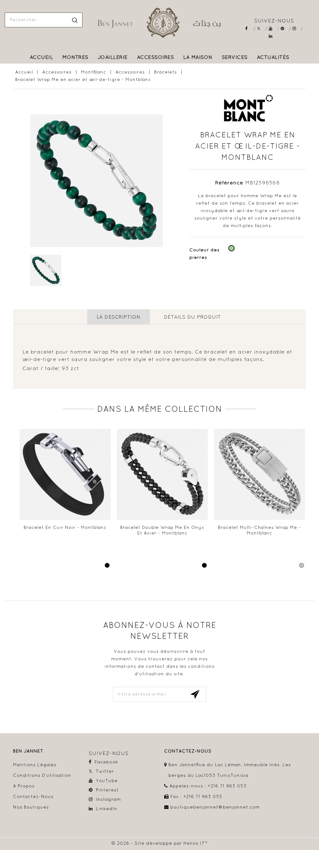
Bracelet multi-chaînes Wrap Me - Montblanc (259, 530)
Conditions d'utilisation (42, 775)
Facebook (249, 28)
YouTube (273, 28)
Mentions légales (34, 764)
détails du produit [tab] (192, 317)
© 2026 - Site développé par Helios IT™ (159, 843)
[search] (74, 20)
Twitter (261, 28)
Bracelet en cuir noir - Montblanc (65, 527)
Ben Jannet (28, 751)
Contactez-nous (33, 796)
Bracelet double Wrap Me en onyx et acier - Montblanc (162, 530)
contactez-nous (188, 751)
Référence (229, 182)
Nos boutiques (31, 807)
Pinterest (284, 28)
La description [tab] (118, 317)
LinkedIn (273, 36)
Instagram (296, 28)
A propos (24, 785)
